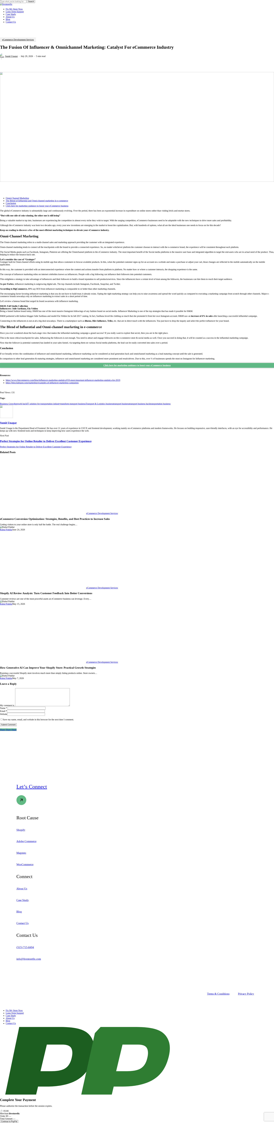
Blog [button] (19, 911)
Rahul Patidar (6, 529)
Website (3, 714)
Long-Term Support (15, 1013)
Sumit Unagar (11, 56)
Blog (8, 1021)
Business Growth (8, 404)
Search (31, 1)
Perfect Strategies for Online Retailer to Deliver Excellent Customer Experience (35, 447)
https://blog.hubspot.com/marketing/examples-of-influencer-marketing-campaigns (42, 383)
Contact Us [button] (22, 923)
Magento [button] (21, 852)
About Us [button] (21, 888)
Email (3, 711)
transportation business (160, 404)
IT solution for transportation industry (44, 404)
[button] (31, 787)
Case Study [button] (22, 900)
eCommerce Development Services (18, 39)
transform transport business (73, 404)
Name (3, 708)
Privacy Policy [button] (246, 993)
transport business (121, 404)
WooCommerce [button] (24, 864)
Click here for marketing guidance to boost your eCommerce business (37, 206)
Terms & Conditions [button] (218, 993)
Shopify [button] (20, 829)
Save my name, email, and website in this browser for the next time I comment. (38, 719)
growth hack (21, 404)
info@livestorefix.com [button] (28, 958)
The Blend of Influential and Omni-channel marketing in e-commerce (37, 200)
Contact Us (11, 1023)
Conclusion (11, 203)
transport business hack (139, 404)
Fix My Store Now (14, 1010)
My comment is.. (7, 705)
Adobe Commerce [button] (26, 841)
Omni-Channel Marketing (17, 198)
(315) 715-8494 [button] (25, 947)
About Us (10, 1018)
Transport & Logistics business (99, 404)
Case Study (11, 1015)
